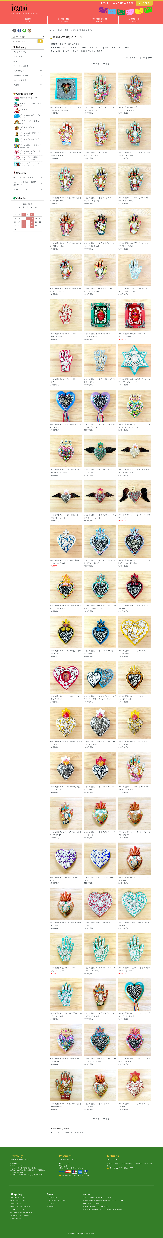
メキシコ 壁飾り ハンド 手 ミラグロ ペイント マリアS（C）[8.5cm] (100, 290)
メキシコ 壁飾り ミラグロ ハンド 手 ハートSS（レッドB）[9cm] (66, 335)
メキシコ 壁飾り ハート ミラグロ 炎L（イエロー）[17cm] (66, 742)
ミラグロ (66, 51)
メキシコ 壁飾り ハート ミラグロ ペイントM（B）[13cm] (65, 924)
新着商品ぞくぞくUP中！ (30, 98)
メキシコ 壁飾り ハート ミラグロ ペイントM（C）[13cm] (133, 878)
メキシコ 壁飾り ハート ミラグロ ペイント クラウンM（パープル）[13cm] (65, 1060)
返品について (15, 1203)
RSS (12, 1218)
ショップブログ (53, 1203)
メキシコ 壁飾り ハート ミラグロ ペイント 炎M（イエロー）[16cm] (65, 607)
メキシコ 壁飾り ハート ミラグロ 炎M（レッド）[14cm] (133, 1105)
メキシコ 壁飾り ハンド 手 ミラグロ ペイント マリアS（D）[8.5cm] (65, 290)
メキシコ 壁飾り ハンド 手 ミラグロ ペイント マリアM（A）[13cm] (65, 244)
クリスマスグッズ (27, 109)
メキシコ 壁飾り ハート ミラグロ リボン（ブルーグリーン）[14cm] (134, 1014)
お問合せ (50, 1206)
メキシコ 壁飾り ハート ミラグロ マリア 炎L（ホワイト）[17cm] (99, 742)
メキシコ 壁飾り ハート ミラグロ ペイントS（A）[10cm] (99, 833)
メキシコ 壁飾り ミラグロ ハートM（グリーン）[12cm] (133, 924)
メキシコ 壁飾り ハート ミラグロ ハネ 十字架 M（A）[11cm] (134, 516)
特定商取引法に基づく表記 (21, 1212)
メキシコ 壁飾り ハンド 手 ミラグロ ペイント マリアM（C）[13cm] (134, 199)
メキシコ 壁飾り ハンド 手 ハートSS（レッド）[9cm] (65, 380)
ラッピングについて (18, 1209)
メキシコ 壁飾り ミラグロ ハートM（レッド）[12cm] (100, 924)
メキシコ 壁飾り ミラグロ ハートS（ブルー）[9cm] (100, 878)
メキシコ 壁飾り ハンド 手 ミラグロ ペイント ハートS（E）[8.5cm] (100, 244)
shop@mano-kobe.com (100, 1206)
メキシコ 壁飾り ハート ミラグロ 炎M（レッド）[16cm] (133, 607)
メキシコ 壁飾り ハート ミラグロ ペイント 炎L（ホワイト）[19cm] (100, 561)
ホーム (51, 30)
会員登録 (119, 3)
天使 (107, 47)
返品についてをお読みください (122, 1168)
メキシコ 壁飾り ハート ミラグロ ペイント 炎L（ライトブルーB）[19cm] (134, 561)
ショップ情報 (52, 1197)
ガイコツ (93, 47)
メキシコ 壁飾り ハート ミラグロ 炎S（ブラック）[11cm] (100, 788)
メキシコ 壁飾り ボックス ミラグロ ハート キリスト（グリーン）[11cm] (65, 108)
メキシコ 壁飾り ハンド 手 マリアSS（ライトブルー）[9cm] (100, 380)
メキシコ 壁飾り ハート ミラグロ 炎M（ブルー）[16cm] (99, 652)
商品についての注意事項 (20, 1206)
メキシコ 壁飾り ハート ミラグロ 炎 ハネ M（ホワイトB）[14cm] (133, 471)
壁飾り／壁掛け (64, 30)
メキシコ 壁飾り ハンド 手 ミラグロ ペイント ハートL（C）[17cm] (100, 154)
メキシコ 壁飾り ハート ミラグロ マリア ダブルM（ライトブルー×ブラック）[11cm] (100, 697)
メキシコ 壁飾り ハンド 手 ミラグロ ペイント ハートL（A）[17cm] (134, 788)
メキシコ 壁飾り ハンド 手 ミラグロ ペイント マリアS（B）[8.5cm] (65, 833)
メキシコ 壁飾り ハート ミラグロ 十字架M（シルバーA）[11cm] (64, 561)
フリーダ (83, 47)
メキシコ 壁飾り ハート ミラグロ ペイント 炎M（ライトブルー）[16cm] (100, 607)
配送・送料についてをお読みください (28, 1175)
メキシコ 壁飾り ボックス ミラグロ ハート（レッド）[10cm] (133, 335)
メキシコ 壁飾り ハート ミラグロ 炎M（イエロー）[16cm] (65, 652)
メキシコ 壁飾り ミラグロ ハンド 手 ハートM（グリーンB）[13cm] (65, 969)
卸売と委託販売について (57, 1200)
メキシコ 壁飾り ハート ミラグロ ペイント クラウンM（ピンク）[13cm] (65, 471)
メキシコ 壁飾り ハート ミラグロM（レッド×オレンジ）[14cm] (134, 697)
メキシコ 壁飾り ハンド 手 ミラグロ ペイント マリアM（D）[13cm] (100, 199)
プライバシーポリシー (19, 1215)
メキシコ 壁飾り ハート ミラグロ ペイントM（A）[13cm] (99, 1105)
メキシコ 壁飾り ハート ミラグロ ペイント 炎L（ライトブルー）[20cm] (100, 1060)
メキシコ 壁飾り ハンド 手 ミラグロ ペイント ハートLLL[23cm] (65, 1105)
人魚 (113, 47)
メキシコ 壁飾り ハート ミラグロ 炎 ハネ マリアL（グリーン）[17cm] (100, 471)
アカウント (107, 3)
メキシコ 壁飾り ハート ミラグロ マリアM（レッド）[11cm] (64, 697)
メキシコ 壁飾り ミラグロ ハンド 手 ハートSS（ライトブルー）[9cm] (134, 290)
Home (28, 19)
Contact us (135, 19)
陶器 (83, 51)
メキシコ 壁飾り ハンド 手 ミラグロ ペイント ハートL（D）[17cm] (65, 154)
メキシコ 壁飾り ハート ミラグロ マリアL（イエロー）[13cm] (134, 652)
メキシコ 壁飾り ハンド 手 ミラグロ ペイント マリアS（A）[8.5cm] (100, 1014)
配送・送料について (18, 1200)
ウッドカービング (95, 51)
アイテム (145, 3)
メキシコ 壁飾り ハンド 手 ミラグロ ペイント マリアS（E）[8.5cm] (134, 244)
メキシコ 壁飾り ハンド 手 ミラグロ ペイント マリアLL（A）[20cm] (134, 108)
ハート (74, 47)
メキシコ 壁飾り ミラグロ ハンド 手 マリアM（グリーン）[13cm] (134, 969)
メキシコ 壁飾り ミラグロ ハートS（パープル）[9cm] (65, 878)
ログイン (130, 3)
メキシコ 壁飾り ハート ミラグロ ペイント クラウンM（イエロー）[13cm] (134, 425)
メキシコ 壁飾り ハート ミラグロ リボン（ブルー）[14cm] (65, 425)
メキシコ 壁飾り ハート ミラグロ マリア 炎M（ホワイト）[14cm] (65, 788)
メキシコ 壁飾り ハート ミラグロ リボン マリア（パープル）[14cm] (100, 425)
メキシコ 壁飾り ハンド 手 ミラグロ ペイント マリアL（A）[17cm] (65, 199)
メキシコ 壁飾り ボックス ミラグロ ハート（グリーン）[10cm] (99, 335)
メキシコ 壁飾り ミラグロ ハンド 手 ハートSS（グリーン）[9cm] (66, 1014)
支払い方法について (18, 1197)
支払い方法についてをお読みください (77, 1175)
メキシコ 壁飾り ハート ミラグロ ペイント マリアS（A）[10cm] (134, 833)
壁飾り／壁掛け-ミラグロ (83, 30)
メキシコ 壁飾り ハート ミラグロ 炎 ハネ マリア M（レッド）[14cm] (100, 516)
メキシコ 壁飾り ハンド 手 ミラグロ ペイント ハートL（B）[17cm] (134, 154)
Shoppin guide (99, 19)
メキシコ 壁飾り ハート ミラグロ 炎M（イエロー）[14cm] (133, 742)
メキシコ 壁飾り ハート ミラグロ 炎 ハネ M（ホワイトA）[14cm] (65, 516)
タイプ (137, 58)
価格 (144, 58)
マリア (65, 47)
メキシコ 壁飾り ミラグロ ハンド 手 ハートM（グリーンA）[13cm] (100, 969)
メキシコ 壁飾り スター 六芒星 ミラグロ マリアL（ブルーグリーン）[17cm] (134, 380)
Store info (63, 19)
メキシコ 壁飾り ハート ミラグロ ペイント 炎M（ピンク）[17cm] (134, 1060)
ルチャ (126, 47)
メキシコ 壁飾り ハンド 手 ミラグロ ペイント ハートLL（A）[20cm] (100, 108)
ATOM (18, 1218)
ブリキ (75, 51)
